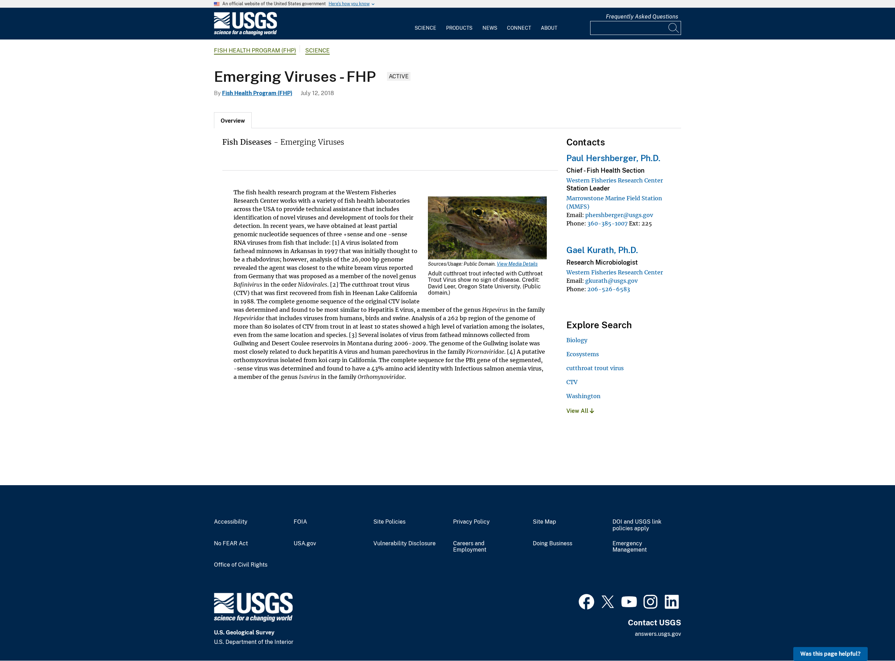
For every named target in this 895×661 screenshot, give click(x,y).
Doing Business (552, 543)
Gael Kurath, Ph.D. (602, 250)
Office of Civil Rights (240, 565)
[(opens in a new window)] (586, 600)
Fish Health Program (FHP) (255, 50)
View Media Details (517, 264)
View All (578, 411)
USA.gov (305, 543)
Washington (583, 396)
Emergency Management (630, 546)
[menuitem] (425, 24)
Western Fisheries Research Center (614, 180)
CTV (572, 382)
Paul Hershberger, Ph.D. (613, 158)
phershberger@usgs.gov (619, 214)
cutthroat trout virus (595, 368)
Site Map (544, 522)
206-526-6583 (608, 289)
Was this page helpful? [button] (830, 654)
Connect (519, 28)
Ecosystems (582, 354)
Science (425, 28)
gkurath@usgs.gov (611, 280)
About (549, 28)
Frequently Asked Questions (642, 16)
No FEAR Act (231, 543)
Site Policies (389, 522)
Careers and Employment (469, 546)
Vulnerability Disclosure (404, 543)
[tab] (233, 120)
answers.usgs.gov (658, 634)
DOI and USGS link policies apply (637, 525)
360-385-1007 (607, 223)
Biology (576, 340)
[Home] (245, 33)
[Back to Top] (869, 635)
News (489, 28)
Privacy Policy (471, 522)
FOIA (300, 522)
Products (459, 28)
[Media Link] (487, 228)
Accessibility (231, 522)
